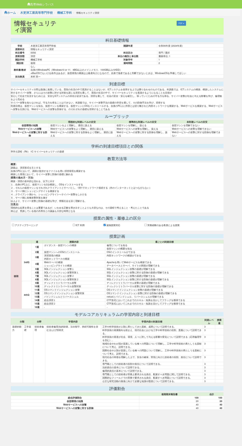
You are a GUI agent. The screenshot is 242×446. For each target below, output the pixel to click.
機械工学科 (64, 12)
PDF (180, 23)
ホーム (11, 12)
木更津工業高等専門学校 (36, 12)
